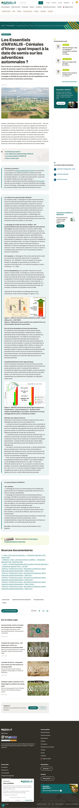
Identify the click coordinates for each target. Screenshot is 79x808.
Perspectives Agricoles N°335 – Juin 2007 (15, 566)
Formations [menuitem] (39, 7)
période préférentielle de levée (24, 170)
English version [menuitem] (69, 7)
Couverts (50, 11)
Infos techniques (45, 732)
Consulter (60, 226)
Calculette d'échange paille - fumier (66, 169)
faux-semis (41, 181)
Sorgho (19, 11)
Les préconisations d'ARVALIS (16, 156)
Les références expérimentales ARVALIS (19, 154)
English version (47, 758)
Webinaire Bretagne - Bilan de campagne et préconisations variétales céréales (69, 50)
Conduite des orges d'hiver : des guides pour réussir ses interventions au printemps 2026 (12, 645)
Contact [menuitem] (60, 2)
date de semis (5, 599)
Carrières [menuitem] (54, 2)
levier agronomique (39, 599)
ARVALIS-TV (4, 770)
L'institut (43, 750)
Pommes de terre (27, 11)
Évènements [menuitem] (25, 7)
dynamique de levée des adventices (21, 599)
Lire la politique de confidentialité (10, 795)
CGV (53, 804)
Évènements (44, 738)
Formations (44, 744)
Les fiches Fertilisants (62, 174)
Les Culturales (5, 773)
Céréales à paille (6, 11)
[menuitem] (72, 3)
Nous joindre (46, 778)
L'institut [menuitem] (59, 7)
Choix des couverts (62, 179)
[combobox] (31, 2)
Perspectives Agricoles (7, 775)
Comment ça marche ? (13, 151)
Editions (43, 741)
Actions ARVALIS (6, 778)
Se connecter (33, 707)
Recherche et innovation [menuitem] (49, 7)
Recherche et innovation (47, 747)
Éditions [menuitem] (32, 7)
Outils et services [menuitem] (15, 7)
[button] (3, 805)
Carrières (43, 755)
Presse (43, 752)
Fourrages (43, 11)
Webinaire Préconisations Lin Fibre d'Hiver (69, 73)
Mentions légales (59, 804)
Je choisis (17, 800)
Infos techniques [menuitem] (5, 7)
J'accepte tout (28, 800)
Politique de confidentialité (71, 804)
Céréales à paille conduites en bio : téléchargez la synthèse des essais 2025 (12, 684)
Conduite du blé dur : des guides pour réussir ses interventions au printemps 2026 (12, 665)
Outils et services (45, 735)
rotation (4, 602)
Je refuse (7, 800)
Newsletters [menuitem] (66, 2)
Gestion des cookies (41, 804)
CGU (49, 804)
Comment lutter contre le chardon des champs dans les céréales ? (12, 626)
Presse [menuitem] (48, 2)
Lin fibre (36, 11)
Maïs (14, 11)
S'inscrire (42, 707)
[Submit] (40, 2)
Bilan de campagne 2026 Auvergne (69, 62)
